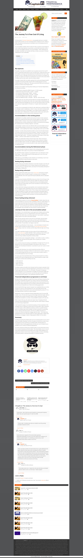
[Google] (32, 371)
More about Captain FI (26, 364)
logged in (22, 478)
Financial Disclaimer (59, 46)
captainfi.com (45, 367)
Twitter (54, 99)
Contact (61, 9)
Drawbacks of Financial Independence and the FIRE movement (20, 398)
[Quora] (42, 371)
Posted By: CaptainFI (18, 37)
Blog (28, 9)
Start (20, 9)
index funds (36, 172)
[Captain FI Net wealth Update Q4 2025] (17, 503)
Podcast (32, 9)
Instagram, (58, 98)
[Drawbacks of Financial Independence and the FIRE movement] (21, 392)
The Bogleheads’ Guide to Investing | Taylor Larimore (24, 380)
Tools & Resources (43, 9)
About (24, 9)
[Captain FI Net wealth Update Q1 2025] (17, 523)
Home (17, 9)
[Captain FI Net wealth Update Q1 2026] (17, 493)
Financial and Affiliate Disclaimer (35, 556)
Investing (36, 9)
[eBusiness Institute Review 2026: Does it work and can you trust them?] (17, 513)
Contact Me (19, 366)
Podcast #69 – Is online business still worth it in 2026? (29, 488)
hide (21, 56)
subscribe (43, 480)
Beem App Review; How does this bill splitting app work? (29, 532)
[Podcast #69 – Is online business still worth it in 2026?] (17, 488)
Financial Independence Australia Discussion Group (58, 101)
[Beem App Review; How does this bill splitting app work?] (17, 533)
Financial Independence (28, 40)
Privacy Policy (50, 556)
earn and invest (21, 232)
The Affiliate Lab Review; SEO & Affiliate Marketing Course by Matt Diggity (32, 398)
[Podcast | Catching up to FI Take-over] (17, 498)
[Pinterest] (38, 371)
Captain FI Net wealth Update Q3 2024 (26, 527)
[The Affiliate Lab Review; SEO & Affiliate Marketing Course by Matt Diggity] (32, 392)
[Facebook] (18, 371)
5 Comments (25, 37)
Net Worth (57, 9)
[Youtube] (28, 371)
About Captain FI (55, 36)
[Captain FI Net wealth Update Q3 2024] (17, 528)
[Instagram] (22, 371)
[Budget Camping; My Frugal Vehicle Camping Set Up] (43, 392)
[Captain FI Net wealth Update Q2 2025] (17, 518)
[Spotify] (25, 371)
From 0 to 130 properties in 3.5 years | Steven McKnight (40, 383)
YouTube (63, 98)
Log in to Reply (19, 417)
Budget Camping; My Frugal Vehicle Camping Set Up (42, 398)
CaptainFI (23, 401)
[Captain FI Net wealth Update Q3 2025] (17, 508)
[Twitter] (35, 371)
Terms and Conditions (44, 556)
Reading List (51, 9)
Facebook (53, 98)
